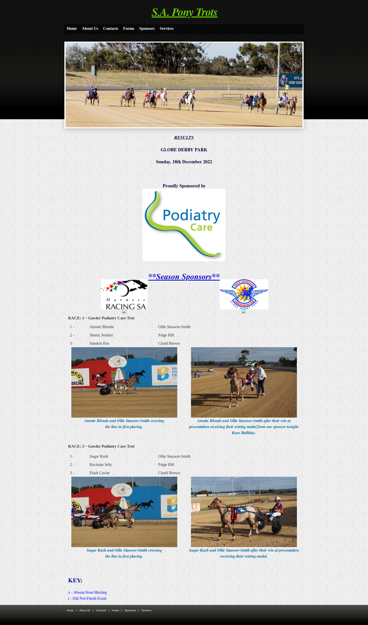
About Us (90, 28)
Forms (128, 28)
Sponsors (147, 28)
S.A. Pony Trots (185, 11)
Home (72, 28)
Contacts (110, 28)
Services (166, 28)
